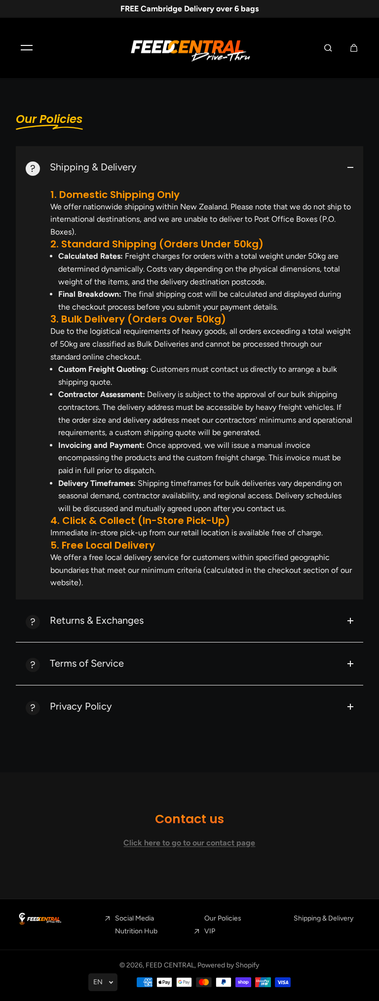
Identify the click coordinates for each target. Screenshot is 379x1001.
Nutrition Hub (136, 931)
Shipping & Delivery (93, 167)
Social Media (134, 918)
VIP (209, 931)
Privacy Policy (81, 706)
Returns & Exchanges (97, 620)
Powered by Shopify (228, 965)
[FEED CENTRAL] (189, 48)
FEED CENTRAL (170, 965)
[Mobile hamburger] (27, 48)
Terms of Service (87, 663)
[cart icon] (353, 48)
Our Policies (222, 918)
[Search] (328, 48)
